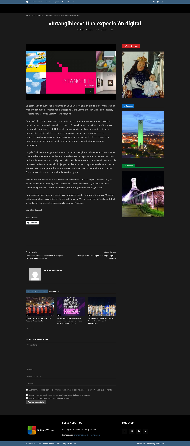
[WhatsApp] (95, 35)
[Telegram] (158, 2)
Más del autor (55, 292)
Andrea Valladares (86, 30)
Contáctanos (140, 444)
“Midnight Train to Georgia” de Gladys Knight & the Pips (96, 257)
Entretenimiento (38, 15)
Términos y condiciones (155, 444)
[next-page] (31, 328)
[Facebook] (149, 2)
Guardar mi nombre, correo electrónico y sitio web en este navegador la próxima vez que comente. (70, 390)
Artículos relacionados (37, 292)
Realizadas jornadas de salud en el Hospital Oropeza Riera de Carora (44, 257)
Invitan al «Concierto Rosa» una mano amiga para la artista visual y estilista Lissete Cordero (70, 320)
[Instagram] (153, 2)
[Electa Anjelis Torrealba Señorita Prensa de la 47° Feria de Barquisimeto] (102, 306)
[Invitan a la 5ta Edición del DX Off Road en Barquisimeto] (40, 306)
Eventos (49, 15)
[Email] (101, 35)
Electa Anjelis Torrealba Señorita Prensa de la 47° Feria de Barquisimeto (100, 320)
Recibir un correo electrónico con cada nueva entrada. (50, 398)
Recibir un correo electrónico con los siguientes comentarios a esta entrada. (59, 395)
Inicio (28, 15)
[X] (162, 2)
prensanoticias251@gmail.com (87, 435)
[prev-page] (27, 328)
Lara (28, 315)
